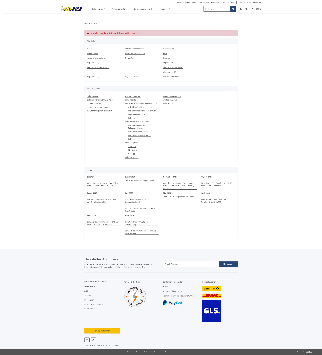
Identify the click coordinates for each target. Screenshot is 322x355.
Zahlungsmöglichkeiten (135, 53)
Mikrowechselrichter (136, 114)
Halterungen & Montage (100, 107)
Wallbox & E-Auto (170, 100)
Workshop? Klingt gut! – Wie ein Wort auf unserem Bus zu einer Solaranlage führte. (179, 186)
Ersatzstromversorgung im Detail (140, 180)
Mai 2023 (167, 193)
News (178, 2)
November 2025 (170, 177)
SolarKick (132, 146)
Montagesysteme (132, 142)
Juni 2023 (129, 193)
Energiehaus (190, 2)
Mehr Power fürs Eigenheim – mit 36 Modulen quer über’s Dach (216, 184)
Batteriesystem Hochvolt (138, 131)
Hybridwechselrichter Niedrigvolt (142, 111)
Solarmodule (130, 100)
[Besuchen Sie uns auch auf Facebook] (87, 340)
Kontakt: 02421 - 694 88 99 (250, 2)
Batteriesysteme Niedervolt (139, 135)
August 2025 (206, 177)
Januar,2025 (92, 193)
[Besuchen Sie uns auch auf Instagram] (93, 340)
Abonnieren (228, 264)
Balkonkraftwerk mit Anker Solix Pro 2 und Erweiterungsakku (103, 200)
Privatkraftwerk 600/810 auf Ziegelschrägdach (136, 223)
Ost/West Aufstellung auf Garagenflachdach (135, 200)
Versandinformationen (209, 2)
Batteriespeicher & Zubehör (137, 122)
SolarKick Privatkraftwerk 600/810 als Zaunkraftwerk (140, 232)
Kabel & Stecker (131, 157)
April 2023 (205, 193)
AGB (165, 53)
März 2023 (91, 215)
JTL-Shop (309, 352)
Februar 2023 (130, 215)
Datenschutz (168, 48)
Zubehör (131, 118)
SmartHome (168, 103)
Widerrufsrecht (169, 72)
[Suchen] (233, 9)
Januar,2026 (130, 177)
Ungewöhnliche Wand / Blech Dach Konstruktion (140, 209)
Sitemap (166, 58)
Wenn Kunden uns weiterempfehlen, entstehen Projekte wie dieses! (102, 184)
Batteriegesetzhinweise (173, 67)
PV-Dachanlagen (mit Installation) (101, 111)
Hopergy (131, 153)
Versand (115, 345)
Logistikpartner (131, 76)
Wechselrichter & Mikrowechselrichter (141, 103)
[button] (241, 9)
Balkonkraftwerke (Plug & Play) (100, 100)
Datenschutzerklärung (128, 264)
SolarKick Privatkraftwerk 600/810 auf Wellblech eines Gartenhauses (102, 223)
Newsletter (129, 58)
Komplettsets (95, 103)
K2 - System (133, 150)
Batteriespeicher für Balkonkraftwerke (136, 126)
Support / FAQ (229, 2)
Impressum (168, 62)
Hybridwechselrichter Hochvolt (141, 107)
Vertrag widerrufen (102, 331)
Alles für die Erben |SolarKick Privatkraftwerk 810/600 (213, 200)
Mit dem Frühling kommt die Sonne (179, 196)
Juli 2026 (90, 177)
